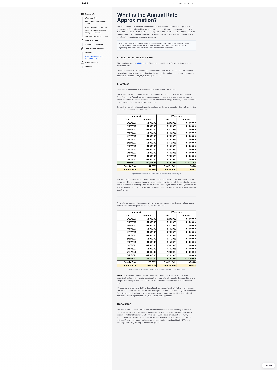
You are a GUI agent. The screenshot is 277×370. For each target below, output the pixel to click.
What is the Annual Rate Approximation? (94, 57)
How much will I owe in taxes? (96, 36)
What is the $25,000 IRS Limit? (96, 27)
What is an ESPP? (91, 18)
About (175, 3)
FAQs (180, 3)
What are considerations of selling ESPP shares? (95, 32)
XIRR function (142, 63)
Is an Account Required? (94, 44)
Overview (88, 53)
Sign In (186, 3)
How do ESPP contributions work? (95, 23)
